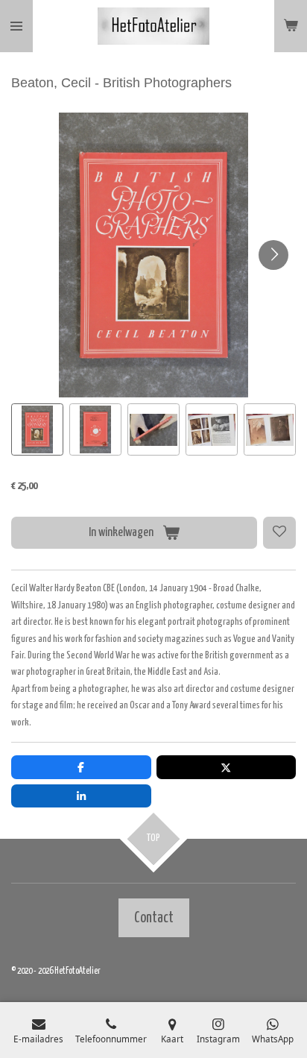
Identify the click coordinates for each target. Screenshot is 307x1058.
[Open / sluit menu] (16, 26)
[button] (37, 429)
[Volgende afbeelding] (273, 255)
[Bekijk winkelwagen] (290, 26)
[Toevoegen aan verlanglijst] (279, 533)
